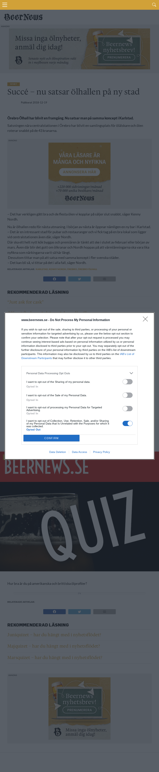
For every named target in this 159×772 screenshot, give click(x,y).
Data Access (79, 451)
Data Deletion (57, 451)
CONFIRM (51, 438)
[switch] (128, 381)
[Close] (146, 320)
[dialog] (79, 386)
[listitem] (79, 373)
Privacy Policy (101, 451)
